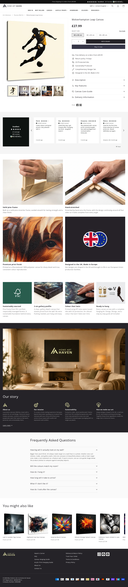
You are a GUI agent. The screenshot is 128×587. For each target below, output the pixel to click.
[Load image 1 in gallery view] (12, 91)
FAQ (35, 556)
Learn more (7, 425)
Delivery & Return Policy (74, 553)
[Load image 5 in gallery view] (58, 91)
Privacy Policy (70, 562)
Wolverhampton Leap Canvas (35, 15)
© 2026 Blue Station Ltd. (10, 578)
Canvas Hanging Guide (42, 559)
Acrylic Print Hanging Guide (43, 562)
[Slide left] (5, 91)
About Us (37, 565)
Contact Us (38, 568)
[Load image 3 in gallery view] (35, 91)
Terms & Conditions (72, 559)
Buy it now (98, 47)
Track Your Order (72, 556)
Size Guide (122, 31)
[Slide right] (66, 91)
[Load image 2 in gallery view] (24, 91)
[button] (112, 6)
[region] (77, 130)
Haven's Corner (39, 553)
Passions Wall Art (19, 15)
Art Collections (7, 15)
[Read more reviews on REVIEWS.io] (16, 137)
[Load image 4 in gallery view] (47, 91)
